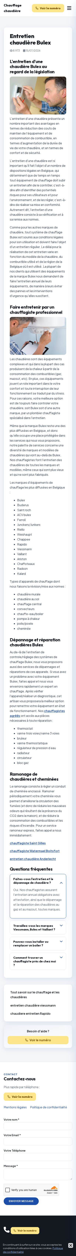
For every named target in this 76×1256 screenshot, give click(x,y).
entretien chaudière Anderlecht (33, 859)
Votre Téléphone (14, 1150)
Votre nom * (11, 1119)
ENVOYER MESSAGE (21, 1201)
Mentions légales (15, 1107)
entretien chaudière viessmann (33, 1005)
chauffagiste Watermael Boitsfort (35, 851)
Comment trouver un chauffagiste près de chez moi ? (34, 961)
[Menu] (69, 8)
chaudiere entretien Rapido (30, 1013)
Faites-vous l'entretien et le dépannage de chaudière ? (33, 881)
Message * (11, 1166)
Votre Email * (12, 1135)
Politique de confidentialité (48, 1107)
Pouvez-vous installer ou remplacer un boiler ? (30, 943)
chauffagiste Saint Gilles (28, 843)
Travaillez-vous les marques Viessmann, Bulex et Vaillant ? (34, 927)
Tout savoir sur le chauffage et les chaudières (35, 994)
